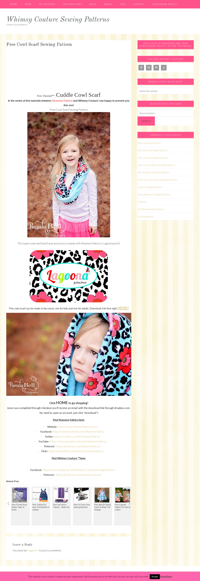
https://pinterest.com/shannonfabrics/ (78, 446)
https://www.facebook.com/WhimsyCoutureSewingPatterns (79, 470)
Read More (166, 576)
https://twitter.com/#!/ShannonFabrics (77, 436)
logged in (33, 550)
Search (146, 120)
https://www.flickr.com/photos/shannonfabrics (76, 451)
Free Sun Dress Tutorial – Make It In (40, 506)
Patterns (142, 201)
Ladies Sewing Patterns (150, 187)
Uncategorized (145, 216)
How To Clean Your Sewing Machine (61, 506)
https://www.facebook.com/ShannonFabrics (79, 431)
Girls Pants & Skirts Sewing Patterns (156, 164)
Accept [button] (155, 576)
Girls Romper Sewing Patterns (153, 172)
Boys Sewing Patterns (149, 142)
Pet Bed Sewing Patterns (151, 209)
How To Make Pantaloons (121, 495)
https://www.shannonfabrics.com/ (78, 426)
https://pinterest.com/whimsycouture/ (78, 474)
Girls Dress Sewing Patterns (152, 150)
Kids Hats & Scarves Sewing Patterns (157, 179)
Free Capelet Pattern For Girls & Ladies (102, 507)
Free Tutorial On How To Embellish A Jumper (20, 507)
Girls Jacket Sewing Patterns (153, 157)
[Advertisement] (68, 70)
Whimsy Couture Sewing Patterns (57, 19)
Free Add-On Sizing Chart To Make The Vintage (82, 507)
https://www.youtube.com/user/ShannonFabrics (78, 441)
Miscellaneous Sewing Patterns (154, 194)
